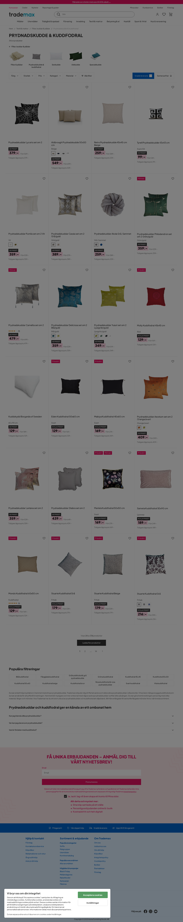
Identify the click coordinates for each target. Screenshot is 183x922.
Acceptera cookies (92, 895)
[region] (57, 903)
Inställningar (93, 902)
